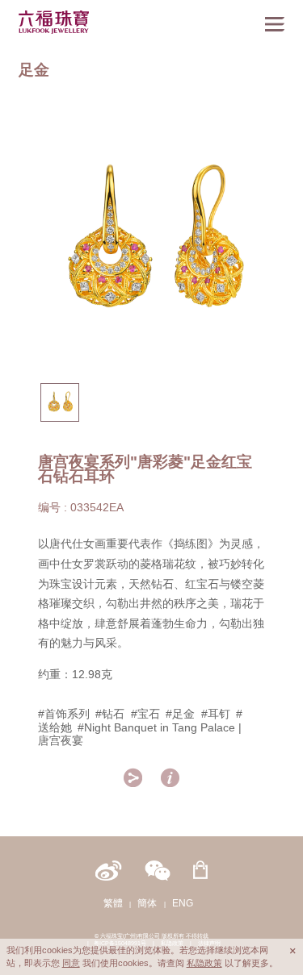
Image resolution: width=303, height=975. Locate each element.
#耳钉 (215, 713)
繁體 (113, 903)
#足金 (180, 713)
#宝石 (145, 713)
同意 (71, 963)
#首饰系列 (64, 713)
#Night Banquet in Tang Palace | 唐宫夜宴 (140, 734)
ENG (182, 903)
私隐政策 (204, 963)
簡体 (147, 903)
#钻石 (109, 713)
